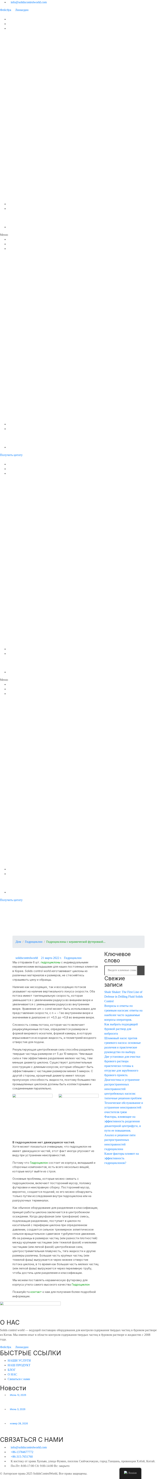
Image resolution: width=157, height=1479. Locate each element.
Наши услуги (16, 24)
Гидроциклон (17, 195)
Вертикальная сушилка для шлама (31, 65)
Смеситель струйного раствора (30, 74)
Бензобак (14, 171)
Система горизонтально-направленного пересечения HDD (48, 125)
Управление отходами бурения (29, 134)
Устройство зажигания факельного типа (35, 84)
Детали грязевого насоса (25, 181)
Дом (11, 19)
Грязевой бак (17, 148)
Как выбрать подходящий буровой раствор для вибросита (121, 1029)
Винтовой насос (19, 111)
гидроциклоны (51, 962)
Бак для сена (17, 162)
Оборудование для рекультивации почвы (36, 139)
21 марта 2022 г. (51, 958)
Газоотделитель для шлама (27, 79)
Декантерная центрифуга (25, 61)
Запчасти (14, 199)
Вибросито (15, 37)
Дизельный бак (18, 167)
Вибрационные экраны (23, 185)
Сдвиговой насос (19, 88)
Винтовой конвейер (21, 107)
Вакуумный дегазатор (23, 56)
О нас (11, 213)
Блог (11, 204)
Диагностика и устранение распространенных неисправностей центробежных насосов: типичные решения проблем (122, 1089)
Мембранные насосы (22, 121)
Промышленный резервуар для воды (33, 153)
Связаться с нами (20, 227)
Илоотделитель (19, 51)
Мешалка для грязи (21, 93)
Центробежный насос (23, 70)
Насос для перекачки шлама (27, 116)
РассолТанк (16, 158)
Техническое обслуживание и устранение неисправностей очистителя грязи (123, 1107)
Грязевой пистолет (21, 102)
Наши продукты (18, 28)
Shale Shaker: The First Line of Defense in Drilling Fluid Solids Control (123, 996)
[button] (78, 235)
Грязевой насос (18, 176)
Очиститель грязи (20, 42)
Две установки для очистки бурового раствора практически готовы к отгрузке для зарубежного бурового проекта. (122, 1066)
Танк (11, 144)
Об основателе (18, 218)
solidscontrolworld (27, 958)
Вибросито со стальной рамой (29, 190)
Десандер (15, 47)
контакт (36, 1292)
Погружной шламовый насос (27, 98)
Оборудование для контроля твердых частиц (39, 33)
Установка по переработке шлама (31, 130)
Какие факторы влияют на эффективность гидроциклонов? (121, 1158)
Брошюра (14, 222)
